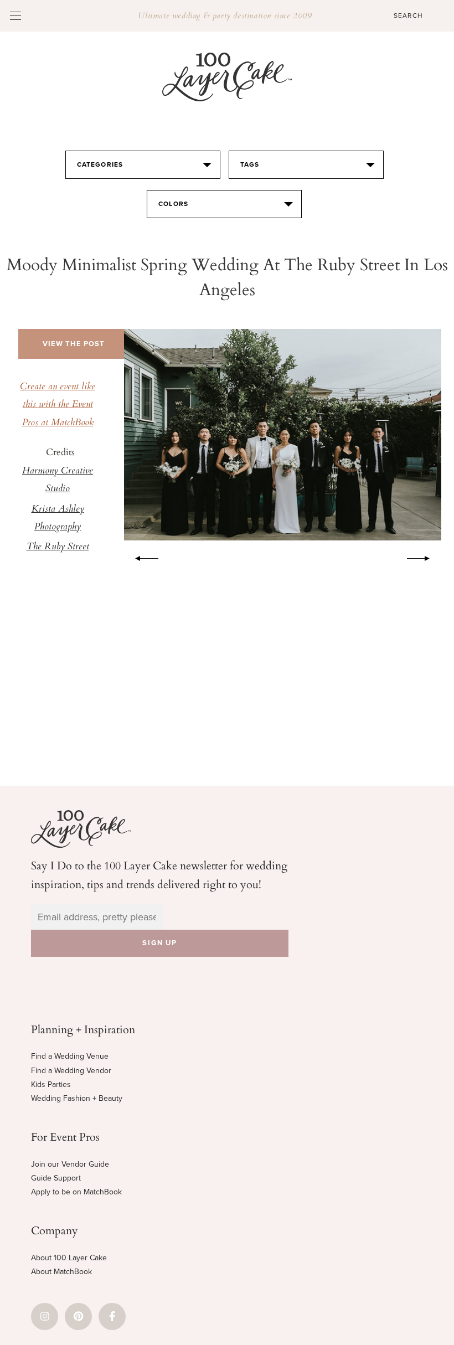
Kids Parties (51, 1084)
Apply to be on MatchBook (76, 1192)
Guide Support (56, 1178)
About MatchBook (61, 1271)
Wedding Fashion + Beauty (76, 1098)
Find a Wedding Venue (70, 1056)
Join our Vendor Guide (70, 1164)
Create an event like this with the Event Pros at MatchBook (57, 405)
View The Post (74, 343)
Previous (141, 556)
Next (424, 556)
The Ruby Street (58, 547)
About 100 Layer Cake (69, 1257)
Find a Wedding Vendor (71, 1070)
